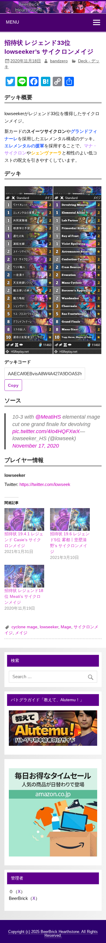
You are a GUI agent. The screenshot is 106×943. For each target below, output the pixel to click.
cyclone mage (24, 627)
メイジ (21, 633)
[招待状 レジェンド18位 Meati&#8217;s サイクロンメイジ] (24, 576)
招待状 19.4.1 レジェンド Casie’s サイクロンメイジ (23, 539)
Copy (13, 385)
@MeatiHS (48, 417)
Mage (66, 627)
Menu (12, 22)
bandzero (59, 61)
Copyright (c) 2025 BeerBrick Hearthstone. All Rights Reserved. (53, 933)
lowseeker (49, 627)
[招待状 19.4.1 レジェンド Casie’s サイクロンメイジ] (24, 519)
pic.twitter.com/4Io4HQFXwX (46, 431)
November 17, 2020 (35, 446)
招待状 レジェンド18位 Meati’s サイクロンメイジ (23, 596)
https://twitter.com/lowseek (44, 484)
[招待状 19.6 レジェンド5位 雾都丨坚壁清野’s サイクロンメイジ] (70, 519)
